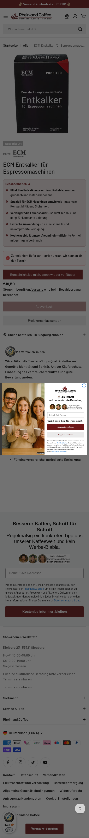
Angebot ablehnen (65, 435)
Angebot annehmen (66, 427)
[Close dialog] (84, 385)
